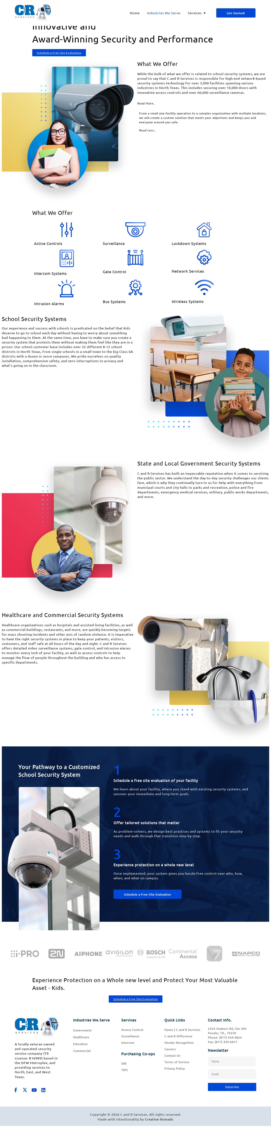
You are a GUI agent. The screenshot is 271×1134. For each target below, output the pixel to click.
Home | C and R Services (182, 1029)
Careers (170, 1049)
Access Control (132, 1029)
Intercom (128, 1042)
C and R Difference (178, 1036)
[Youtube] (34, 1090)
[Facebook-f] (15, 1090)
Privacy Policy (174, 1068)
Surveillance (130, 1036)
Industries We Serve (163, 13)
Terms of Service (176, 1062)
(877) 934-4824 (230, 1037)
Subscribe (232, 1087)
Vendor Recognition (179, 1042)
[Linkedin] (43, 1090)
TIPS (124, 1070)
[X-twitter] (24, 1090)
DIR (123, 1063)
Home (135, 13)
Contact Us (172, 1055)
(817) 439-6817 (226, 1042)
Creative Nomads (159, 1119)
